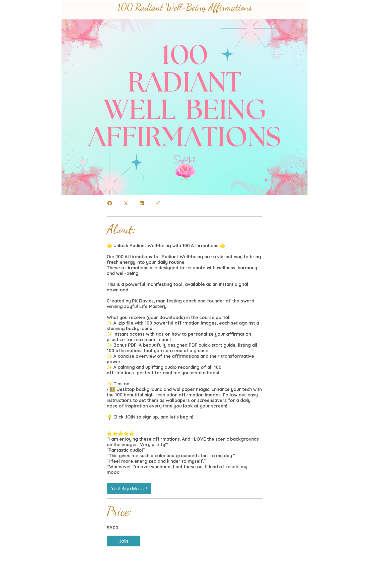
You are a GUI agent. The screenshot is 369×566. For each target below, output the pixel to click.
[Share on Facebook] (110, 203)
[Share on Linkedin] (142, 203)
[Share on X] (126, 203)
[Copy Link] (158, 203)
